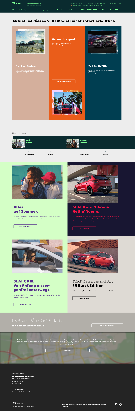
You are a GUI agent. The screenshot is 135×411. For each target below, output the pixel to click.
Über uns (105, 10)
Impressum (65, 404)
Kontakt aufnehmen (27, 112)
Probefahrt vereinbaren (107, 325)
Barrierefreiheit (101, 404)
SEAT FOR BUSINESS (89, 10)
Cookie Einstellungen (89, 404)
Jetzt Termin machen (25, 226)
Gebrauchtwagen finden (64, 81)
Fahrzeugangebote (44, 10)
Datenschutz (73, 404)
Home (14, 10)
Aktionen (119, 10)
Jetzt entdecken (84, 228)
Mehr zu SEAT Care (25, 304)
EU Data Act (65, 406)
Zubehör (72, 10)
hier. (74, 344)
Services (60, 10)
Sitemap (79, 404)
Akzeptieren (67, 350)
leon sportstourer (26, 10)
